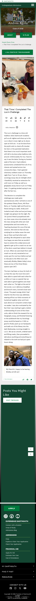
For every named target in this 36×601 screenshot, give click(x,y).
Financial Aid (12, 549)
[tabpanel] (18, 81)
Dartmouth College (8, 1)
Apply (11, 508)
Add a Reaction (10, 127)
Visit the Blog (12, 400)
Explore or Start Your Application (17, 541)
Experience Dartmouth (17, 521)
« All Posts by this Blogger (17, 52)
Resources (19, 578)
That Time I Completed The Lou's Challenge (17, 44)
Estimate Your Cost (12, 555)
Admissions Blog (11, 530)
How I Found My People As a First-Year (15, 451)
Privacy (10, 597)
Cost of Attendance (12, 558)
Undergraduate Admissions (11, 5)
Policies (17, 597)
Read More (10, 464)
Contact (25, 597)
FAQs (7, 539)
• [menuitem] (13, 597)
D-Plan (26, 35)
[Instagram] (15, 588)
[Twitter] (20, 588)
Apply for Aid (10, 553)
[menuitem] (18, 526)
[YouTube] (25, 588)
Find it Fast (19, 572)
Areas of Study (11, 528)
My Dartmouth (19, 567)
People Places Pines (8, 42)
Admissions (11, 535)
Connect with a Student (13, 525)
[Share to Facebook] (27, 379)
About (10, 35)
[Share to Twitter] (31, 379)
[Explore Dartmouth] (2, 1)
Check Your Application (13, 544)
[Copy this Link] (23, 379)
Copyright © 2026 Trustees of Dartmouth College (17, 594)
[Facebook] (11, 588)
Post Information (8, 379)
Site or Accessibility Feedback (17, 598)
